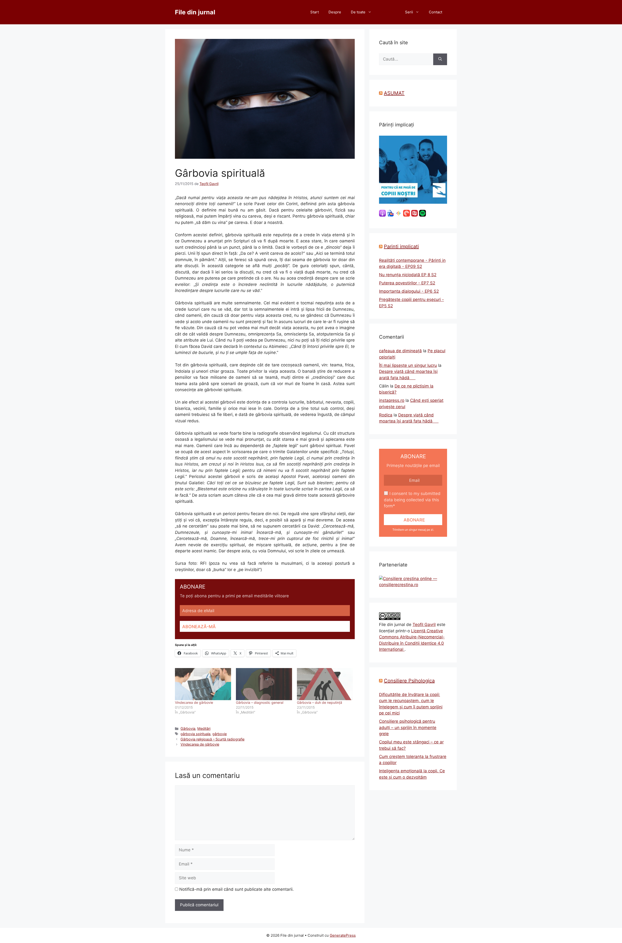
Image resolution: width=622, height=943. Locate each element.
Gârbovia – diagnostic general (259, 702)
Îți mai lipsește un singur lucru (408, 365)
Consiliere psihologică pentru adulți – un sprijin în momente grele (407, 727)
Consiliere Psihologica (409, 681)
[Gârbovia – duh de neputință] (325, 684)
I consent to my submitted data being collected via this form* (412, 499)
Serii (409, 12)
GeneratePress (343, 935)
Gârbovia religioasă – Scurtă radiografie (212, 739)
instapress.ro (391, 400)
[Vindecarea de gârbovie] (203, 684)
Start (314, 12)
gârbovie (219, 734)
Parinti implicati (401, 246)
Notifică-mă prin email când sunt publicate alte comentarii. (236, 889)
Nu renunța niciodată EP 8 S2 (407, 274)
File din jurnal (195, 12)
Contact (435, 12)
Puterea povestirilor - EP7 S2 (407, 283)
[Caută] (440, 59)
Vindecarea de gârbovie (194, 702)
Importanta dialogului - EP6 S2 (409, 291)
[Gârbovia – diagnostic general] (264, 684)
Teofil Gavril (424, 624)
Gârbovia (188, 728)
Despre (334, 12)
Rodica (385, 415)
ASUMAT (394, 93)
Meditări (388, 12)
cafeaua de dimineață (400, 350)
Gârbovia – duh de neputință (319, 702)
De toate (358, 12)
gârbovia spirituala (195, 734)
